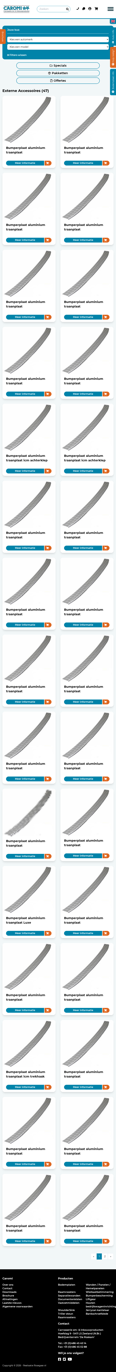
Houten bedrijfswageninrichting (100, 1304)
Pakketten (60, 73)
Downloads (9, 1292)
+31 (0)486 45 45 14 (74, 1343)
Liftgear (91, 1299)
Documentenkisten (70, 1299)
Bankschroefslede (97, 1313)
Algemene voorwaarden (17, 1306)
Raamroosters (67, 1292)
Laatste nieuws (11, 1302)
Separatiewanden (69, 1295)
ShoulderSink (66, 1310)
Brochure (8, 1295)
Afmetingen (10, 1299)
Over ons (7, 1284)
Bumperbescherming (99, 1295)
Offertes (60, 80)
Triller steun (65, 1313)
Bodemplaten (66, 1284)
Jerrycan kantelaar (97, 1310)
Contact (7, 1288)
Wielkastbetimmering (100, 1292)
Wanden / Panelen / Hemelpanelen (98, 1286)
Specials (60, 65)
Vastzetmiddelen (68, 1302)
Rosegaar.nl (40, 1365)
